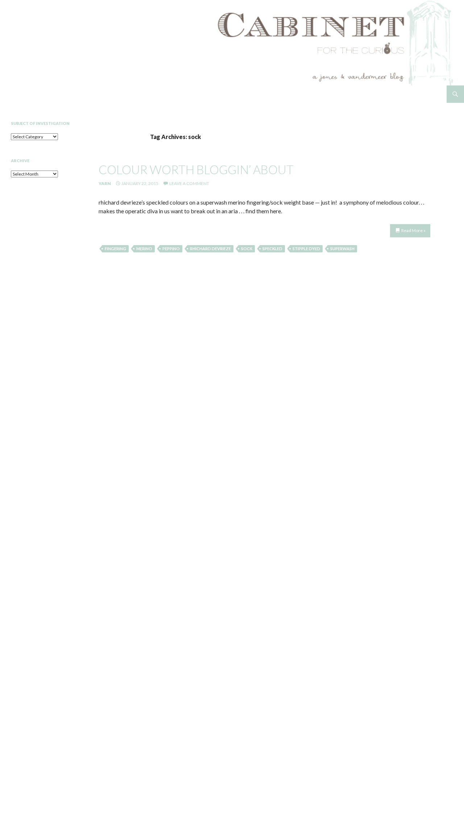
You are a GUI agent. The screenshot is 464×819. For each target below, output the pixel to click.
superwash (342, 248)
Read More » (413, 230)
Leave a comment (189, 183)
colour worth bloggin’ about (196, 169)
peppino (171, 248)
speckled (272, 248)
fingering (115, 248)
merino (144, 248)
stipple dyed (306, 248)
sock (246, 248)
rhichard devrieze (210, 248)
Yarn (105, 183)
